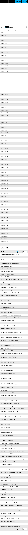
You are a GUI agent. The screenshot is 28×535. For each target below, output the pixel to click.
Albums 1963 (3, 58)
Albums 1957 (3, 40)
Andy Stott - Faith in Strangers (7, 290)
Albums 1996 (3, 167)
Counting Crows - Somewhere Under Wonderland (11, 451)
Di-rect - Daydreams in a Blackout (8, 516)
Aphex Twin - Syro (4, 303)
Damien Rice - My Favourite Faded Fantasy (9, 472)
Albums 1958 (3, 43)
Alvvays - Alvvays (4, 284)
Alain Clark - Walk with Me (6, 274)
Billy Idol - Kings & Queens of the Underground (10, 353)
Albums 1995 (3, 164)
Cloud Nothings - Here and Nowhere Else (9, 443)
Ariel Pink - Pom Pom (5, 312)
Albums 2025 (3, 244)
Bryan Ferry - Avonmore (6, 414)
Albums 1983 (3, 132)
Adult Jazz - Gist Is (4, 268)
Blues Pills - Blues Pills (5, 387)
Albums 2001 (3, 180)
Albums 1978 (3, 118)
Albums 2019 (3, 228)
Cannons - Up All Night (5, 422)
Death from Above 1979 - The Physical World (10, 505)
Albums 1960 (3, 50)
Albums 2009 (3, 201)
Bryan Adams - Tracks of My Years (8, 411)
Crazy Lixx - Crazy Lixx (5, 453)
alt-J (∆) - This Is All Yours (6, 282)
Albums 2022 (3, 236)
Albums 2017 (3, 223)
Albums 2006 (3, 193)
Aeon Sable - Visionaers (5, 271)
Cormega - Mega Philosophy (6, 448)
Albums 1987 (3, 143)
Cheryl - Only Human (5, 437)
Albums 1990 (3, 151)
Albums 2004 (3, 188)
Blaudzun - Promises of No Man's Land (9, 368)
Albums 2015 (3, 217)
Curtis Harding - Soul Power (6, 461)
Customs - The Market (5, 464)
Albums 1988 (3, 146)
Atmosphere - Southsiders (6, 320)
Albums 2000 (3, 177)
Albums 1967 (3, 68)
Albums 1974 (3, 107)
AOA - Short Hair (4, 300)
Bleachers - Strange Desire (6, 370)
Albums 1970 (3, 97)
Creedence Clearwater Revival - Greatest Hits (10, 456)
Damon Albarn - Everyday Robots (8, 475)
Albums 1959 (3, 47)
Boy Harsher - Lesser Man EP (7, 392)
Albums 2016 (3, 220)
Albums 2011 (3, 207)
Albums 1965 (3, 63)
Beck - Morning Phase (5, 335)
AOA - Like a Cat (4, 298)
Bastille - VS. (3, 331)
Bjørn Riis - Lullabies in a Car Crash (8, 360)
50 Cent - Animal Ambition (6, 259)
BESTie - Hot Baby (4, 348)
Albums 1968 (3, 71)
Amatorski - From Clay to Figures (7, 287)
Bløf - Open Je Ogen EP (5, 383)
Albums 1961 (3, 52)
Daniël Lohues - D (4, 477)
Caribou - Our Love (5, 424)
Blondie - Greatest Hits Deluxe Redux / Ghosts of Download (13, 376)
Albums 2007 (3, 196)
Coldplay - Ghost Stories (6, 445)
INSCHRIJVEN (18, 1)
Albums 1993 (3, 159)
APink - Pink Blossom (5, 306)
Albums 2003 (3, 185)
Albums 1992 (3, 156)
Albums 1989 (3, 148)
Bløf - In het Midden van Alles (7, 381)
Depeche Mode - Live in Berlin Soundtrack (9, 510)
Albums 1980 (3, 124)
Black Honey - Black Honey (6, 362)
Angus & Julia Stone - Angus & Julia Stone (9, 292)
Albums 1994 (3, 162)
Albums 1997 (3, 170)
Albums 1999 (3, 175)
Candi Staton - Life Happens (6, 419)
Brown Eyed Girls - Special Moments (8, 400)
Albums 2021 (3, 233)
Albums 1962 (3, 55)
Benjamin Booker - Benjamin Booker (8, 342)
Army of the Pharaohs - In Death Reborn (9, 317)
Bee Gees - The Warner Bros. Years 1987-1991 (10, 337)
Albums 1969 (3, 94)
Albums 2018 (3, 225)
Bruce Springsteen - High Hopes (7, 406)
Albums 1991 (3, 154)
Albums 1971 (3, 99)
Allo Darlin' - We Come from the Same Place (10, 279)
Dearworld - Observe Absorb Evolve (8, 502)
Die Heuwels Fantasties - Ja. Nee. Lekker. (9, 518)
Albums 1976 (3, 112)
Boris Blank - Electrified (5, 390)
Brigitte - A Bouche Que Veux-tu (7, 395)
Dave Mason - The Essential (6, 483)
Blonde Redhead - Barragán (6, 373)
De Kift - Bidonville (4, 494)
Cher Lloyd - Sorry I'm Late (6, 435)
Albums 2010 (3, 204)
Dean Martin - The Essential (6, 500)
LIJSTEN (6, 27)
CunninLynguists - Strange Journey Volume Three (11, 459)
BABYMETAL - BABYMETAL (6, 323)
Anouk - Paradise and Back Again (8, 295)
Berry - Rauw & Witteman (6, 345)
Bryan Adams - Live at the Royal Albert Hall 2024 (11, 408)
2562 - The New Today (5, 257)
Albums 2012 (3, 209)
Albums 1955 (3, 35)
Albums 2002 (3, 183)
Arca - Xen (3, 309)
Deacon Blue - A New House (6, 497)
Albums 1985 (3, 138)
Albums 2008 (3, 199)
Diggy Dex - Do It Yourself (6, 524)
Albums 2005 (3, 191)
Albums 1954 (3, 32)
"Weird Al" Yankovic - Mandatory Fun (8, 254)
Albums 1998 (3, 172)
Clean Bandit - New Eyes (6, 440)
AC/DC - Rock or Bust (5, 266)
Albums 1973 (3, 104)
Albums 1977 (3, 115)
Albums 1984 (3, 135)
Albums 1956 (3, 38)
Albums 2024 (3, 241)
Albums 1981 (3, 127)
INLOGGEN (25, 1)
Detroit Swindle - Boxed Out (6, 513)
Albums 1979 (3, 122)
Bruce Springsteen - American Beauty (8, 403)
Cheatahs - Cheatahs (5, 432)
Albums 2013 (3, 212)
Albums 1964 (3, 60)
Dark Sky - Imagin (4, 480)
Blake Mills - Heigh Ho (5, 365)
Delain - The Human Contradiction (8, 508)
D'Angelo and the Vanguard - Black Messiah (10, 467)
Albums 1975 (3, 110)
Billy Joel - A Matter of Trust (6, 356)
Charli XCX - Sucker (5, 430)
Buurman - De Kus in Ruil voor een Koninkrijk (10, 416)
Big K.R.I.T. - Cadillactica (6, 350)
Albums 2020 (3, 230)
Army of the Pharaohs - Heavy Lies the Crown (10, 315)
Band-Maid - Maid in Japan (6, 328)
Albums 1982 (3, 130)
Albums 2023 (3, 238)
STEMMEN (11, 27)
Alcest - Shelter (4, 276)
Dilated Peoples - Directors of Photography (10, 526)
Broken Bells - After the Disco (7, 398)
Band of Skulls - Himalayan (6, 325)
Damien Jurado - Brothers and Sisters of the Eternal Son (12, 469)
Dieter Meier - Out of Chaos (6, 521)
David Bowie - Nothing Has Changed (8, 486)
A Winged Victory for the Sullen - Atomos (9, 263)
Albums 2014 (3, 215)
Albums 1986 (3, 140)
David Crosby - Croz (5, 489)
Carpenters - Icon (4, 427)
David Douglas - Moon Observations (8, 492)
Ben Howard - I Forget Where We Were (9, 340)
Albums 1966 (3, 65)
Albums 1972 (3, 102)
